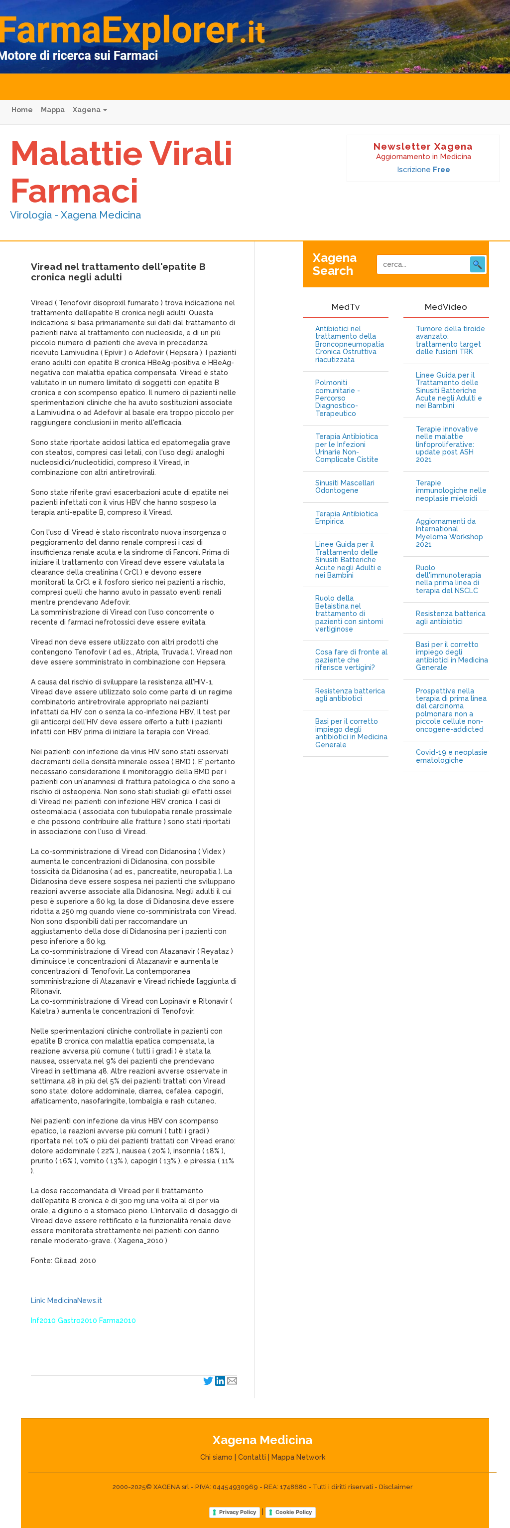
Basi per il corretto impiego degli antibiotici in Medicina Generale (351, 733)
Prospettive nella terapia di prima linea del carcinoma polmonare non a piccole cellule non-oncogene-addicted (451, 710)
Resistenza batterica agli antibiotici (350, 694)
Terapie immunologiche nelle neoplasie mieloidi (451, 490)
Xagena (87, 110)
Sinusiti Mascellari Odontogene (345, 486)
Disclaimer (396, 1487)
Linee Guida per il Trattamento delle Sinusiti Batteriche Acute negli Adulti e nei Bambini (348, 560)
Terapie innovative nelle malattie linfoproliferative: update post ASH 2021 (447, 445)
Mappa (53, 110)
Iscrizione (423, 169)
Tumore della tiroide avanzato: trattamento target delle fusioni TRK (450, 340)
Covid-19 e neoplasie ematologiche (452, 756)
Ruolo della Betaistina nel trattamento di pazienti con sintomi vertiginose (349, 614)
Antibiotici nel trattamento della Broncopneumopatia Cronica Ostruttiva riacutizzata (349, 344)
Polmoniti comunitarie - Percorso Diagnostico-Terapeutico (337, 398)
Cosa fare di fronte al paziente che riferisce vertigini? (351, 660)
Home (22, 110)
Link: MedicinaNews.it (66, 1301)
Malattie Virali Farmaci (121, 172)
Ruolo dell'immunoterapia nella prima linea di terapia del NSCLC (448, 579)
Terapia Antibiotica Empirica (346, 517)
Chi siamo (216, 1457)
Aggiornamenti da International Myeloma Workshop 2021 (449, 533)
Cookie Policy (293, 1512)
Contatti (252, 1457)
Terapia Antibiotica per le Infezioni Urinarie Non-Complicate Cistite (347, 448)
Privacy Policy (237, 1512)
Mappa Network (298, 1457)
